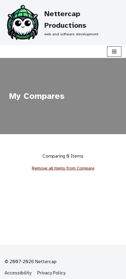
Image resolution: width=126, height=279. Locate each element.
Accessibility (18, 273)
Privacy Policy (51, 273)
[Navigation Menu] (114, 51)
